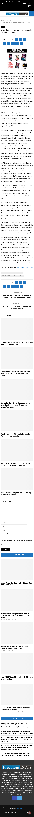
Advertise (8, 2)
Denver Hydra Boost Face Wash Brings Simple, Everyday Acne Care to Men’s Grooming (17, 343)
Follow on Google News (30, 4)
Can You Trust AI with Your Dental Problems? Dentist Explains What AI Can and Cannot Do (15, 755)
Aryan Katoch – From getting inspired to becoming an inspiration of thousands (17, 296)
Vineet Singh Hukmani (17, 276)
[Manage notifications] (29, 812)
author (4, 273)
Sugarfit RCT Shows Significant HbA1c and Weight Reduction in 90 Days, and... (14, 647)
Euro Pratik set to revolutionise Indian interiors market (17, 307)
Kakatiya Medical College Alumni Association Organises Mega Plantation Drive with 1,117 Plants (15, 615)
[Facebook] (14, 798)
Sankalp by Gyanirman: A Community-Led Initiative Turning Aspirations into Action (15, 435)
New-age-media (6, 276)
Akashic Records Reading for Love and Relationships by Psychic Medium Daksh (16, 494)
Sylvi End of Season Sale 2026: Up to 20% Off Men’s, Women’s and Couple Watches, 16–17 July (16, 464)
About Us (3, 2)
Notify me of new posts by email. (12, 546)
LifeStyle (3, 27)
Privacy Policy (24, 2)
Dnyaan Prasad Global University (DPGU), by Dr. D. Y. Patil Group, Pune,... (16, 584)
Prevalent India (6, 35)
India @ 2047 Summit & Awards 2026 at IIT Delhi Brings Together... (17, 678)
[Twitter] (19, 798)
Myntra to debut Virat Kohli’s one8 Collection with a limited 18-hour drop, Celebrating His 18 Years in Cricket (16, 374)
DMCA (19, 2)
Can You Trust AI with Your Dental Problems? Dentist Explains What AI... (15, 709)
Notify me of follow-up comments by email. (16, 541)
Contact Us (14, 2)
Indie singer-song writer (15, 273)
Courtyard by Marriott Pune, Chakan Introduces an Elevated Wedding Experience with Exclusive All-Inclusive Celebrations (15, 405)
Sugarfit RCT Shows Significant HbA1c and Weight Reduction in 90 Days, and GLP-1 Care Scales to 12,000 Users (17, 739)
